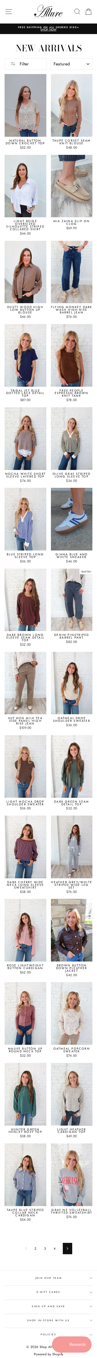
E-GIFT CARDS (48, 1292)
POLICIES (48, 1334)
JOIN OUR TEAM (48, 1278)
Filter (23, 64)
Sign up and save (48, 1306)
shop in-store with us (48, 1320)
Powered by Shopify (48, 1354)
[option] (48, 28)
